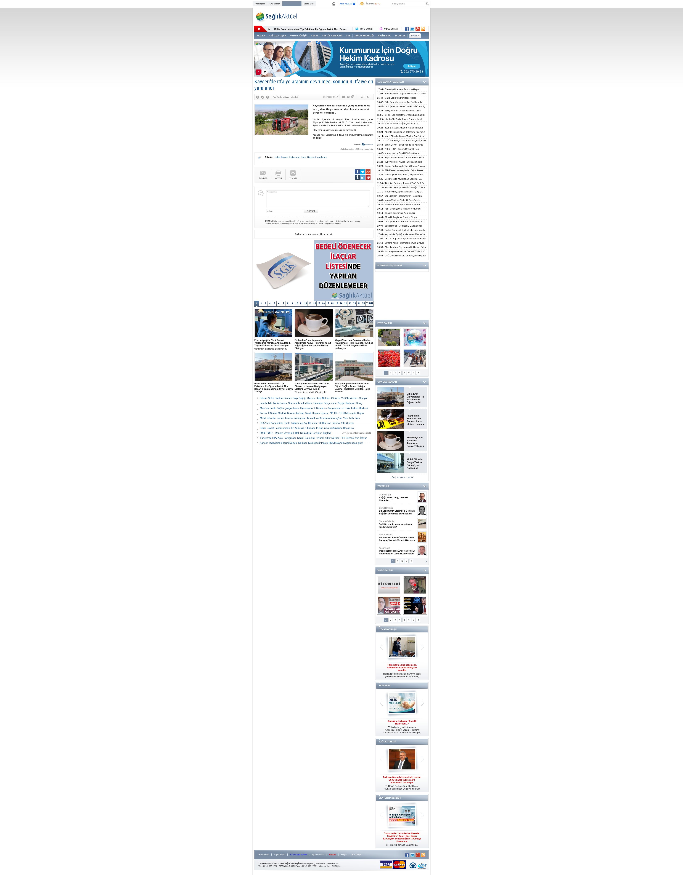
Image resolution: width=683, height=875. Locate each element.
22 (350, 303)
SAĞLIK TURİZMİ (387, 741)
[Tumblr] (357, 177)
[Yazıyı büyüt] (369, 97)
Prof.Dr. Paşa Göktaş (393, 551)
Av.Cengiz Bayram (395, 511)
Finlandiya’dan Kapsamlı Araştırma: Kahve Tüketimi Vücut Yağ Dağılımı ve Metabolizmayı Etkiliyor (415, 442)
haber (277, 157)
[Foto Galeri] (365, 29)
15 (318, 303)
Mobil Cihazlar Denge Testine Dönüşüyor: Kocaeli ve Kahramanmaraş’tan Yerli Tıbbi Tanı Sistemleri (416, 463)
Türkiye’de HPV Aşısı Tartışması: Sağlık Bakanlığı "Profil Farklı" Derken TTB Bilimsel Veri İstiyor (313, 437)
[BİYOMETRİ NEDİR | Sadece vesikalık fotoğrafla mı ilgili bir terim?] (389, 585)
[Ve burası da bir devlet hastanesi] (389, 338)
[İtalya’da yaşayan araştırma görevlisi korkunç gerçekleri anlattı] (389, 605)
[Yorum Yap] (343, 97)
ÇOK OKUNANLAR (387, 382)
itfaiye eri (311, 157)
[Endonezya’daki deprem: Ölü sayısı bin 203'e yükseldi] (415, 358)
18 (332, 303)
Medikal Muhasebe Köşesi (397, 524)
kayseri (284, 157)
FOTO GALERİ (384, 323)
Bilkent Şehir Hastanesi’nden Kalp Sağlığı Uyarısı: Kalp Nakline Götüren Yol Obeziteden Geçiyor (314, 398)
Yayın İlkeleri (279, 854)
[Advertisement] (232, 62)
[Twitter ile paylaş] (412, 29)
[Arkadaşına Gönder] (348, 97)
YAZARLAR (383, 486)
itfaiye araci (294, 157)
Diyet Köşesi (394, 536)
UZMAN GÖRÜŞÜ (388, 629)
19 (336, 303)
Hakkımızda (263, 854)
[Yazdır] (352, 97)
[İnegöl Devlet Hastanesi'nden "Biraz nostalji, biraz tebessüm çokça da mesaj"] (415, 585)
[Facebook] (257, 97)
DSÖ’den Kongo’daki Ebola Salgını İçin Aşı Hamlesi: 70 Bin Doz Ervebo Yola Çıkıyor (307, 423)
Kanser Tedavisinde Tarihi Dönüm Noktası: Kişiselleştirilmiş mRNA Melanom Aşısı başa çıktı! (311, 442)
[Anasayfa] (261, 29)
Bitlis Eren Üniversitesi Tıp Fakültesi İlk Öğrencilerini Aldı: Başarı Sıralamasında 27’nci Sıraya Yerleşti (415, 398)
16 (323, 303)
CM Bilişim (336, 866)
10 (296, 303)
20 (341, 303)
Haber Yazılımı (324, 866)
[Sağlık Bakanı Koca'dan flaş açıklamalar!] (415, 605)
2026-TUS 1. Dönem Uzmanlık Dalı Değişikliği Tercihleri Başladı (295, 432)
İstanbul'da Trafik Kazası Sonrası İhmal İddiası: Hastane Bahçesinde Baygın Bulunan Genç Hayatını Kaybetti (415, 420)
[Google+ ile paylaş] (417, 29)
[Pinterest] (368, 177)
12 (305, 303)
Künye (343, 854)
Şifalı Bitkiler (274, 4)
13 (310, 303)
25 (363, 303)
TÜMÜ (369, 303)
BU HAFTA (401, 477)
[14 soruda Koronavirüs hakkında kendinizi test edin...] (415, 338)
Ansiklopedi (260, 4)
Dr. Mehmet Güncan (397, 497)
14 (314, 303)
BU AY (410, 477)
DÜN (393, 477)
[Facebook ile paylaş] (407, 29)
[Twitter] (262, 97)
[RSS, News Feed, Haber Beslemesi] (423, 29)
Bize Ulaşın (356, 854)
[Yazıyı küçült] (361, 97)
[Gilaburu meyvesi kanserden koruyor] (389, 358)
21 (345, 303)
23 (354, 303)
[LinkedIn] (362, 177)
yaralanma (322, 157)
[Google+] (267, 97)
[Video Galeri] (389, 29)
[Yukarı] (293, 174)
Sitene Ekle (309, 4)
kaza (303, 157)
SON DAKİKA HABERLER (390, 82)
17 (327, 303)
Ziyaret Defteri (318, 854)
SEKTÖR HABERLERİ (390, 798)
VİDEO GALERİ (385, 570)
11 (301, 303)
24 (359, 303)
